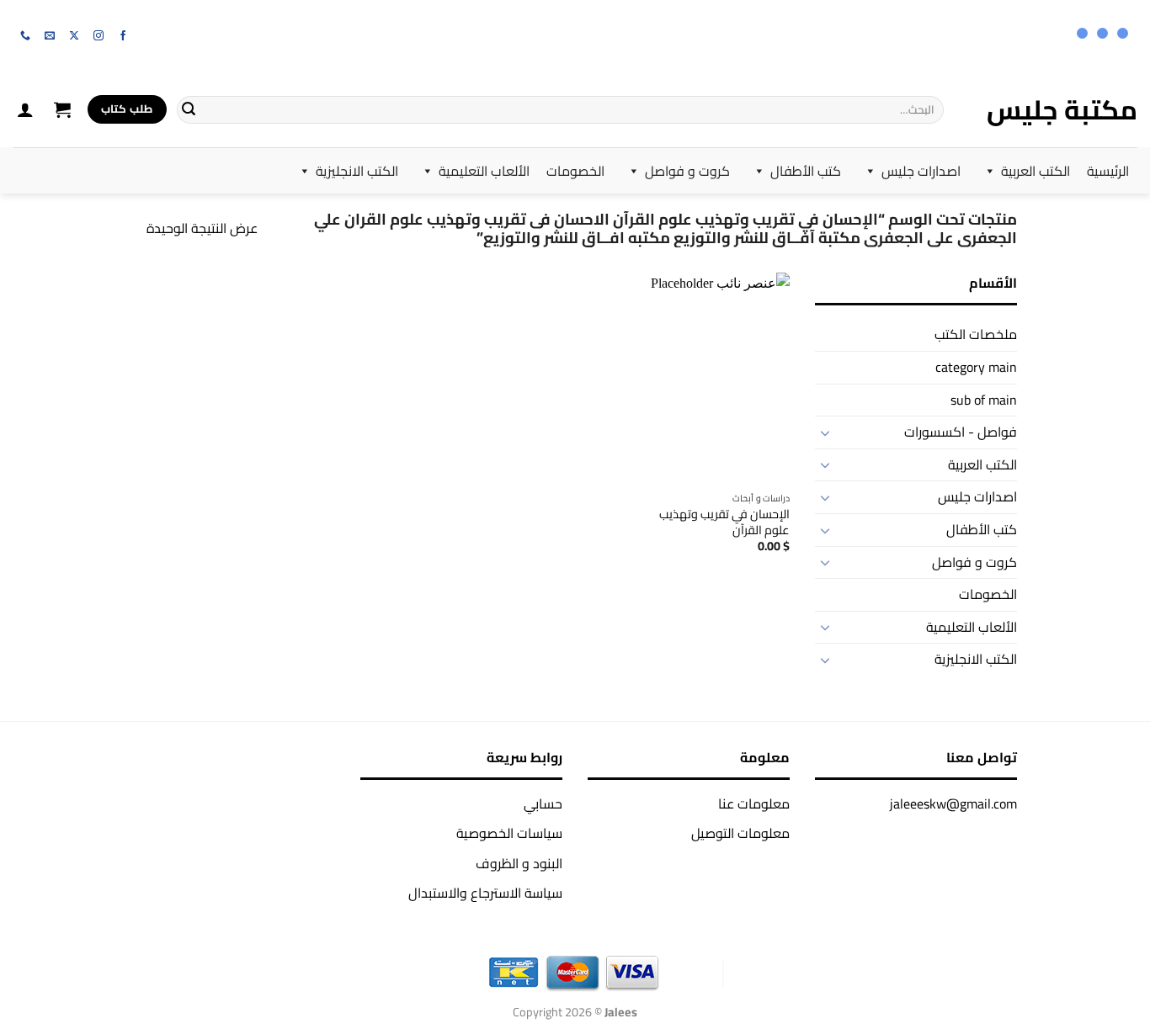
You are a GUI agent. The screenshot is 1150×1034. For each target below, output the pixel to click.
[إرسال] (188, 109)
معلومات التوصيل (740, 833)
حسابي (543, 803)
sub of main (983, 399)
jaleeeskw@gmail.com (953, 803)
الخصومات (575, 170)
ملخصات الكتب (975, 334)
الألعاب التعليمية (484, 170)
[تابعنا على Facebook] (123, 36)
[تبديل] (825, 432)
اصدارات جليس (921, 170)
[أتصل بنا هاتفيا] (25, 36)
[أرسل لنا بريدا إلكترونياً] (49, 36)
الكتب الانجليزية (357, 170)
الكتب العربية (1035, 170)
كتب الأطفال (805, 170)
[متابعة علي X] (74, 36)
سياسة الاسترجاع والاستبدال (485, 892)
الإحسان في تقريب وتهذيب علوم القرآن (724, 522)
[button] (62, 109)
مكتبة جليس (1062, 109)
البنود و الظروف (519, 863)
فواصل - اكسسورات (960, 431)
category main (976, 366)
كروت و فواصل (687, 170)
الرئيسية (1108, 170)
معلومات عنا (754, 803)
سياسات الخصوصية (509, 833)
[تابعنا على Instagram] (98, 36)
